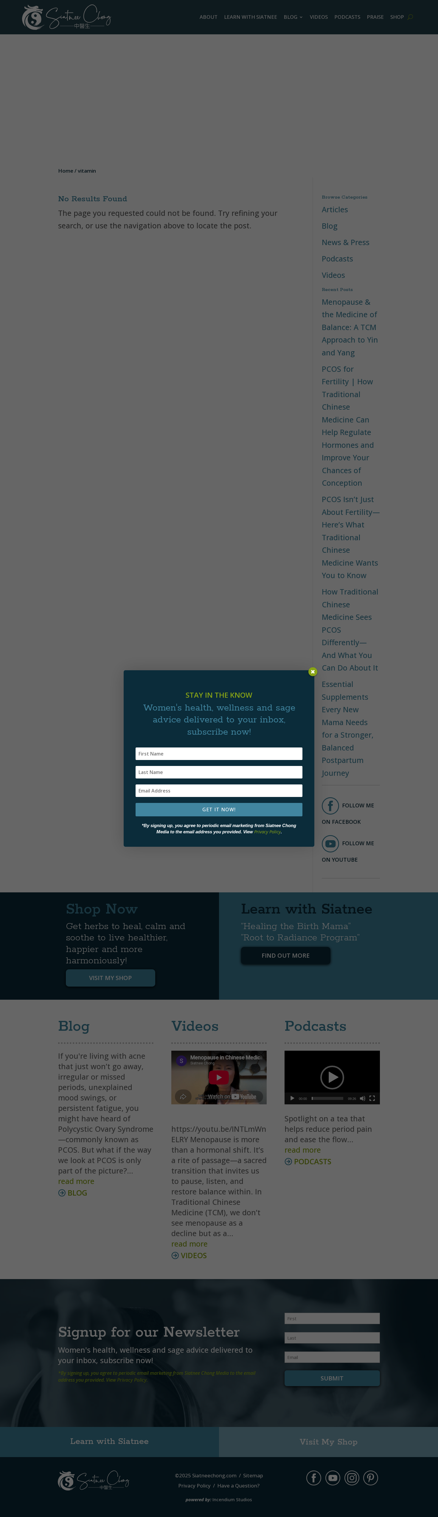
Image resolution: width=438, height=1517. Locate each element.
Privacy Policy (267, 832)
